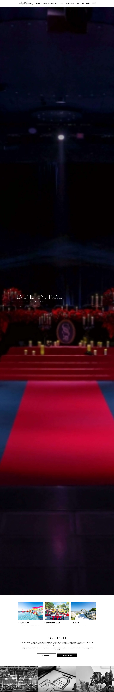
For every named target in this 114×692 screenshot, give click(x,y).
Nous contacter (70, 3)
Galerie (63, 3)
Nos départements (53, 3)
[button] (19, 614)
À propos (44, 3)
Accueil (37, 3)
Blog (78, 3)
